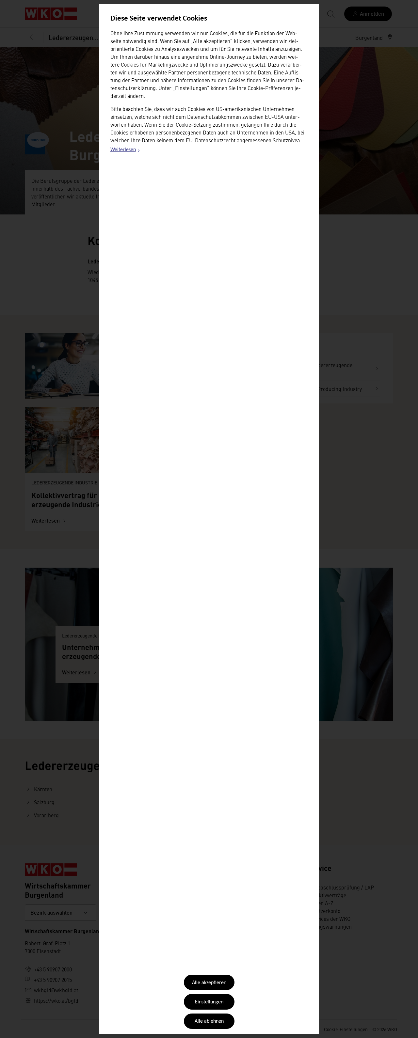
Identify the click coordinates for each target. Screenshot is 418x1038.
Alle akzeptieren (209, 982)
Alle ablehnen (209, 1021)
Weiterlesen (125, 150)
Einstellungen (209, 1002)
